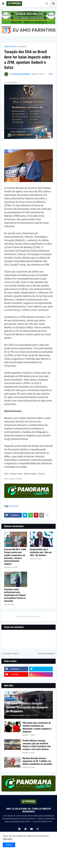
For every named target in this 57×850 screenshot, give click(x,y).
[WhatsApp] (30, 515)
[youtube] (31, 829)
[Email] (41, 515)
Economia (21, 46)
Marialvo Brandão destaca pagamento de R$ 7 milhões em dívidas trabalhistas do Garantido (37, 761)
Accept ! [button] (9, 845)
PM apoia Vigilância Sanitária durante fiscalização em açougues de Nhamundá (27, 707)
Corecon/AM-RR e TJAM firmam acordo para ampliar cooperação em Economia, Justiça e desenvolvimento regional (15, 556)
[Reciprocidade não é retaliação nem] (41, 539)
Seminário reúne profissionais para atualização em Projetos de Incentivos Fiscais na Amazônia (15, 595)
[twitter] (41, 669)
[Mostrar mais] (47, 515)
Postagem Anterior (11, 653)
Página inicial (9, 46)
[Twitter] (25, 515)
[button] (3, 3)
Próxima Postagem (46, 653)
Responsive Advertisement (28, 616)
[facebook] (19, 829)
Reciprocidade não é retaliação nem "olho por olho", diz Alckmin (41, 552)
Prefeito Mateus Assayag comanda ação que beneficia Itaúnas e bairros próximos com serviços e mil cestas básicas (37, 745)
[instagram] (41, 674)
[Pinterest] (36, 515)
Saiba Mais (7, 839)
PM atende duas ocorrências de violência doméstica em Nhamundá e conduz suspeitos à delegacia (37, 727)
